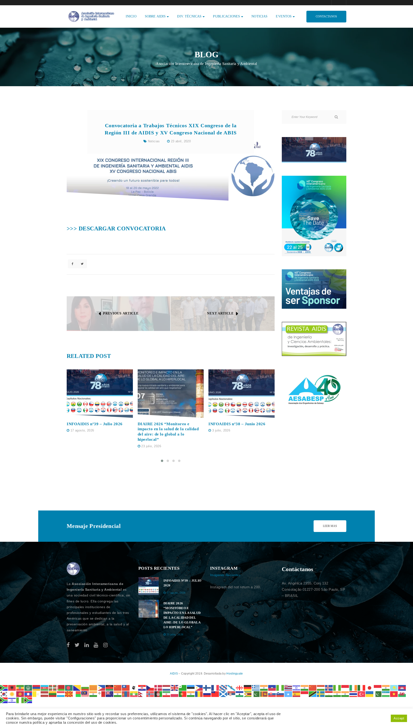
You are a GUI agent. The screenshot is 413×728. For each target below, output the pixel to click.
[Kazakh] (394, 687)
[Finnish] (207, 687)
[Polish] (175, 694)
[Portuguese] (183, 694)
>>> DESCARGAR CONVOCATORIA (116, 228)
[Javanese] (378, 687)
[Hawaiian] (288, 687)
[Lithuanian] (53, 694)
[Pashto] (158, 694)
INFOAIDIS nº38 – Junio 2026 (236, 424)
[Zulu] (28, 700)
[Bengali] (69, 687)
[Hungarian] (321, 687)
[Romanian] (199, 694)
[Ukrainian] (370, 694)
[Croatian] (142, 687)
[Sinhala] (264, 694)
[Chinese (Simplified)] (118, 687)
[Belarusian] (61, 687)
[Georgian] (240, 687)
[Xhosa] (4, 700)
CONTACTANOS (326, 16)
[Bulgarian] (85, 687)
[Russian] (207, 694)
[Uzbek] (386, 694)
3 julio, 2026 (221, 430)
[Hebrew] (297, 687)
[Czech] (150, 687)
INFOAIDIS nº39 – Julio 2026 (95, 424)
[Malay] (85, 694)
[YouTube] (96, 645)
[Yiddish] (12, 700)
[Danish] (158, 687)
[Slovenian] (280, 694)
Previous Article (120, 313)
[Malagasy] (77, 694)
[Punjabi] (191, 694)
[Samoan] (215, 694)
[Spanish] (297, 694)
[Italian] (362, 687)
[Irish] (353, 687)
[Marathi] (118, 694)
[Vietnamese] (394, 694)
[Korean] (4, 694)
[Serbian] (232, 694)
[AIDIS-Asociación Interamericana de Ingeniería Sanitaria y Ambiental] (90, 16)
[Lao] (28, 694)
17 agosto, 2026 (82, 430)
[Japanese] (370, 687)
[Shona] (248, 694)
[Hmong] (313, 687)
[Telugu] (345, 694)
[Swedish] (321, 694)
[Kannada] (386, 687)
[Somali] (288, 694)
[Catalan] (93, 687)
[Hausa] (280, 687)
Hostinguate (234, 673)
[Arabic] (28, 687)
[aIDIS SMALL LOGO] (73, 568)
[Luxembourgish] (61, 694)
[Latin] (37, 694)
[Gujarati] (264, 687)
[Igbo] (337, 687)
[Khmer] (402, 687)
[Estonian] (191, 687)
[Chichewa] (110, 687)
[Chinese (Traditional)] (126, 687)
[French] (215, 687)
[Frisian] (223, 687)
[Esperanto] (183, 687)
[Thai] (353, 694)
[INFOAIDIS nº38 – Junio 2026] (241, 393)
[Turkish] (362, 694)
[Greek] (256, 687)
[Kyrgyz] (20, 694)
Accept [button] (399, 718)
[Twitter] (77, 645)
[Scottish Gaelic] (223, 694)
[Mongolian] (126, 694)
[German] (248, 687)
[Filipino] (199, 687)
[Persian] (167, 694)
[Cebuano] (102, 687)
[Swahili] (313, 694)
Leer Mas (330, 526)
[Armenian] (37, 687)
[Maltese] (102, 694)
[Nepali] (142, 694)
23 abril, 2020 (181, 141)
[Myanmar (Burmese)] (134, 694)
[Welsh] (402, 694)
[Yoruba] (20, 700)
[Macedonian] (69, 694)
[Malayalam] (93, 694)
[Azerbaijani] (45, 687)
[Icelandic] (329, 687)
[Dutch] (167, 687)
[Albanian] (12, 687)
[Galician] (232, 687)
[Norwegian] (150, 694)
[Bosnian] (77, 687)
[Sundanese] (305, 694)
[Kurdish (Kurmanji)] (12, 694)
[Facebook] (68, 645)
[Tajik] (329, 694)
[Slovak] (272, 694)
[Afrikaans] (4, 687)
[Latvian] (45, 694)
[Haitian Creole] (272, 687)
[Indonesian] (345, 687)
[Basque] (53, 687)
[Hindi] (305, 687)
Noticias (154, 141)
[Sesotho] (240, 694)
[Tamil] (337, 694)
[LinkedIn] (86, 645)
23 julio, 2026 (151, 446)
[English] (175, 687)
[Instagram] (105, 645)
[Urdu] (378, 694)
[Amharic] (20, 687)
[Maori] (110, 694)
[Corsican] (134, 687)
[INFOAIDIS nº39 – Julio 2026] (100, 393)
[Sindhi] (256, 694)
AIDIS (174, 673)
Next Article (220, 313)
